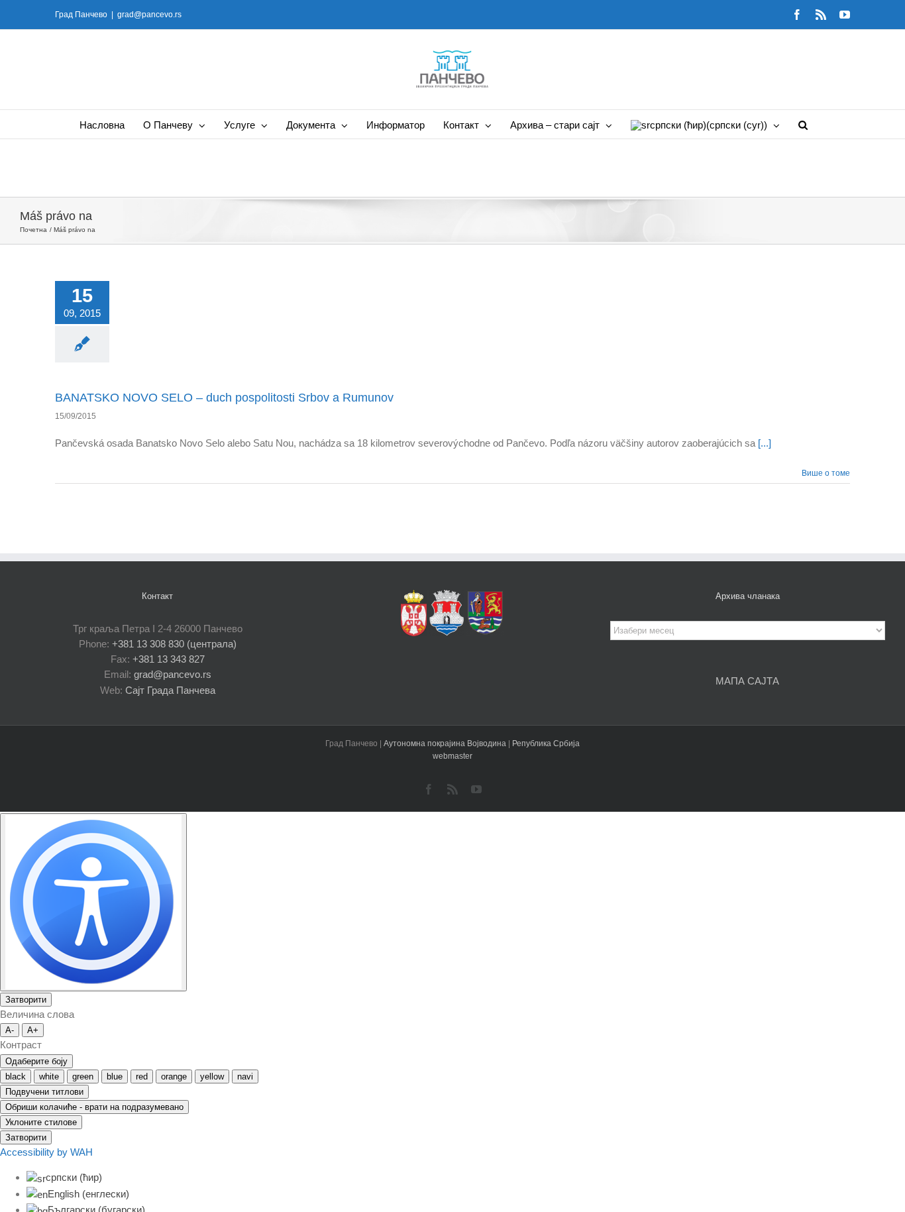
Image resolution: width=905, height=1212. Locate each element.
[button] (803, 124)
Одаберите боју (36, 1061)
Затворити (25, 1000)
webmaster (452, 756)
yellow (212, 1076)
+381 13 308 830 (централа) (174, 643)
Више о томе (826, 473)
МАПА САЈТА (747, 681)
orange (174, 1076)
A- (9, 1030)
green (82, 1076)
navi (245, 1076)
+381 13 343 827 (169, 659)
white (49, 1076)
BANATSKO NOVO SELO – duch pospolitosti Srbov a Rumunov (224, 397)
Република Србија (546, 743)
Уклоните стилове (41, 1122)
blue (115, 1076)
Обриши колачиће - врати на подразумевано (94, 1107)
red (142, 1076)
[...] (764, 443)
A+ (32, 1030)
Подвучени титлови (44, 1092)
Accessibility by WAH (46, 1152)
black (15, 1076)
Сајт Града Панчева (170, 690)
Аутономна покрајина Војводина (446, 743)
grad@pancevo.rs (149, 14)
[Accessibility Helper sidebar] (93, 902)
